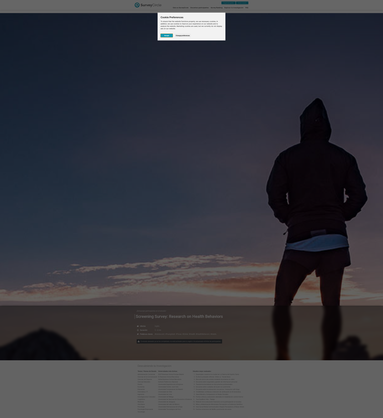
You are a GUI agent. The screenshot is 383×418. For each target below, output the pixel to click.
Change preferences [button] (183, 35)
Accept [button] (167, 35)
